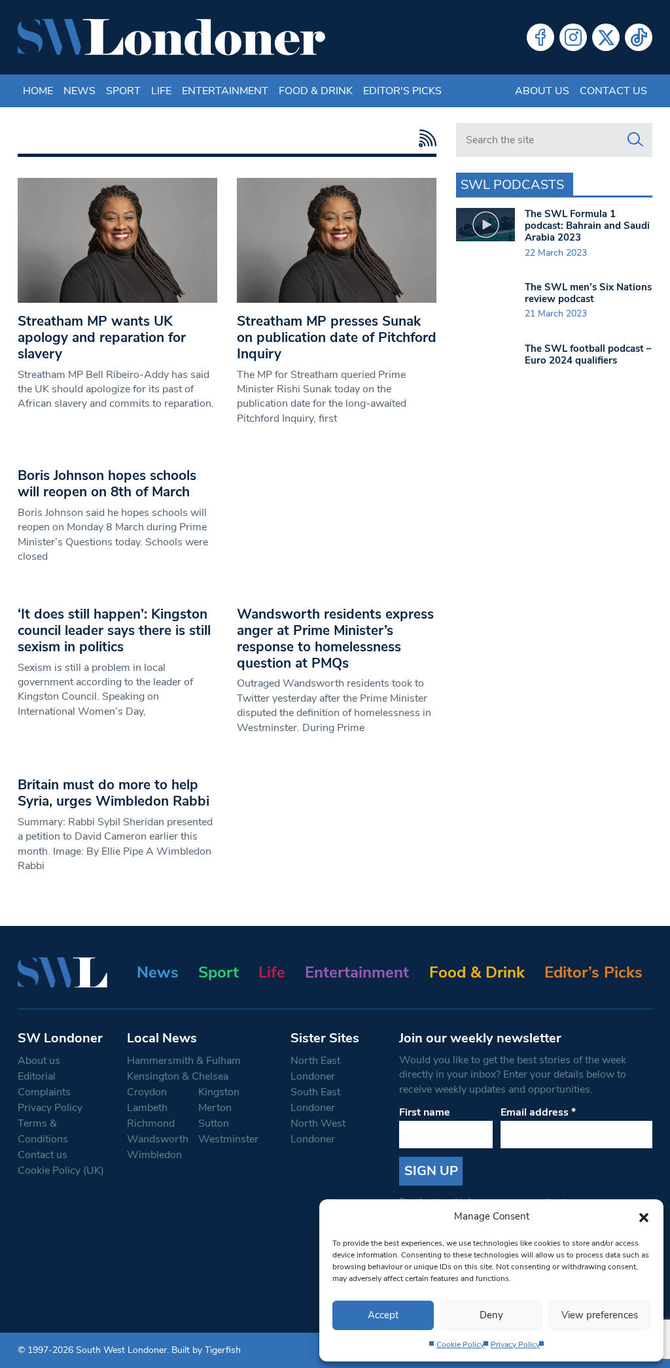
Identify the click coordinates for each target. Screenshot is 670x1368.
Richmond (151, 1123)
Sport (123, 91)
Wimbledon (154, 1155)
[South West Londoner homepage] (171, 37)
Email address (538, 1112)
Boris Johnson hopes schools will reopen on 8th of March (107, 483)
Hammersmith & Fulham (184, 1060)
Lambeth (147, 1108)
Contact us (613, 91)
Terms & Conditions (43, 1131)
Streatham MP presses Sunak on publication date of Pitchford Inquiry (336, 337)
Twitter (606, 37)
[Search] (635, 140)
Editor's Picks (402, 91)
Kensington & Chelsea (177, 1076)
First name (424, 1112)
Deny (491, 1315)
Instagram (573, 37)
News (79, 91)
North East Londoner (315, 1068)
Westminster (228, 1139)
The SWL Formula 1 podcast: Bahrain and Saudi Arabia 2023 (587, 225)
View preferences (599, 1315)
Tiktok (638, 37)
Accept (383, 1315)
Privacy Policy (515, 1344)
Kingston (218, 1092)
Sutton (213, 1123)
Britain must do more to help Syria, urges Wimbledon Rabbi (113, 793)
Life (161, 91)
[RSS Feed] (424, 138)
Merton (215, 1108)
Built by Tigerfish (206, 1350)
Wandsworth (157, 1139)
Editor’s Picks (593, 972)
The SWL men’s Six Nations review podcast (588, 293)
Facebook (540, 37)
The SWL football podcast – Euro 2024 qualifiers (588, 354)
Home (38, 91)
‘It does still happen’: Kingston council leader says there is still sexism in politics (114, 630)
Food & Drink (316, 91)
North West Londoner (318, 1131)
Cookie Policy (460, 1344)
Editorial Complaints (44, 1084)
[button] (643, 1216)
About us (542, 91)
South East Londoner (315, 1100)
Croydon (147, 1092)
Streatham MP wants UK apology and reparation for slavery (102, 337)
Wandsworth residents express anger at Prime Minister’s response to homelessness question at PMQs (335, 638)
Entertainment (225, 91)
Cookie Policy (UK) (61, 1170)
